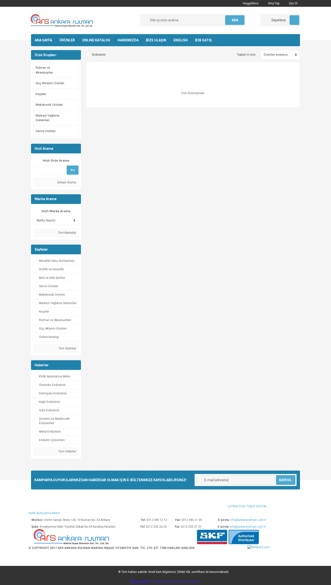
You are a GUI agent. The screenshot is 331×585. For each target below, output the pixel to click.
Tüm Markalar (66, 232)
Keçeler (41, 94)
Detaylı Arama (66, 182)
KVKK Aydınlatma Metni (44, 513)
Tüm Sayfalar (67, 348)
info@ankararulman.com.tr (248, 520)
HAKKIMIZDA (128, 40)
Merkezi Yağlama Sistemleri (47, 118)
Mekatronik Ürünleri (49, 104)
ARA (235, 20)
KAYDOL (285, 480)
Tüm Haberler (67, 451)
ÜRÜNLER (67, 40)
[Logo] (62, 20)
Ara (72, 170)
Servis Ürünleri (45, 131)
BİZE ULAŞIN (156, 40)
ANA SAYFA (43, 40)
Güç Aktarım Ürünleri (50, 83)
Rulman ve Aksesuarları (44, 70)
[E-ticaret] (165, 581)
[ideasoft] (140, 581)
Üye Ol (293, 3)
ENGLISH (180, 40)
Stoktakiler (99, 54)
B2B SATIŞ (203, 40)
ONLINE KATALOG (96, 40)
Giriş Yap (273, 3)
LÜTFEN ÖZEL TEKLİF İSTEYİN (247, 506)
